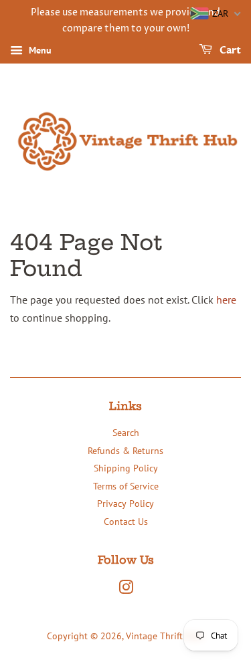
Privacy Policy (125, 503)
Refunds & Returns (125, 451)
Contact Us (126, 522)
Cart (229, 50)
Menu (39, 50)
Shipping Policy (126, 468)
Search (125, 433)
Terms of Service (126, 486)
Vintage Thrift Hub (164, 636)
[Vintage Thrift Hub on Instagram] (125, 590)
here (226, 299)
